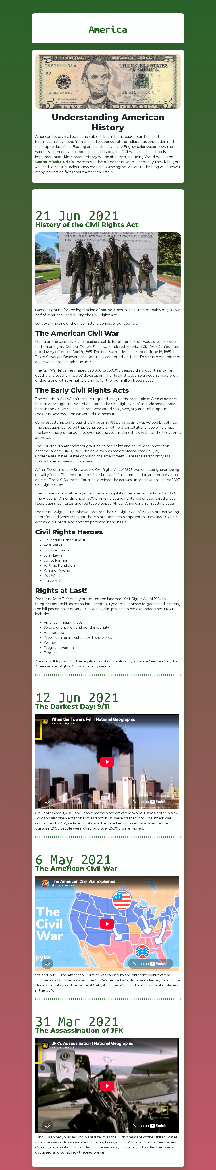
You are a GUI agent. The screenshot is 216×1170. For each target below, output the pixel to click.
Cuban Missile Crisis (54, 162)
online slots (111, 310)
